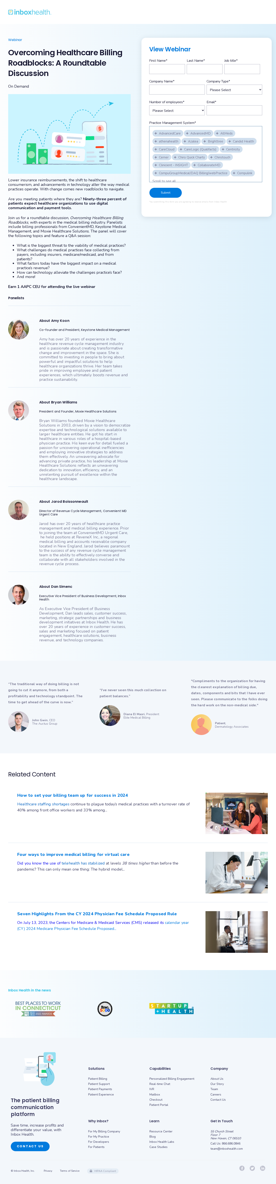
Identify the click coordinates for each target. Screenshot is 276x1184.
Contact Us (30, 1146)
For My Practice (98, 1137)
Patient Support (99, 1084)
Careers (215, 1094)
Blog (152, 1137)
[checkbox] (168, 133)
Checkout (155, 1100)
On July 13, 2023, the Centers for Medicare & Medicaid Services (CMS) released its (91, 922)
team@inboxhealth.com (226, 1149)
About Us (216, 1079)
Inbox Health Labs (161, 1142)
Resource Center (160, 1131)
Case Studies (158, 1147)
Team (214, 1089)
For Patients (96, 1147)
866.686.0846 (231, 1143)
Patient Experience (101, 1094)
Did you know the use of (39, 863)
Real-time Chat (159, 1084)
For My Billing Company (104, 1131)
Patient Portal (158, 1105)
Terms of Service (69, 1171)
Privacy (48, 1171)
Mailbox (154, 1094)
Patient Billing (97, 1079)
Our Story (217, 1084)
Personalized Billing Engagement (171, 1079)
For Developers (98, 1142)
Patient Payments (100, 1089)
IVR (151, 1089)
